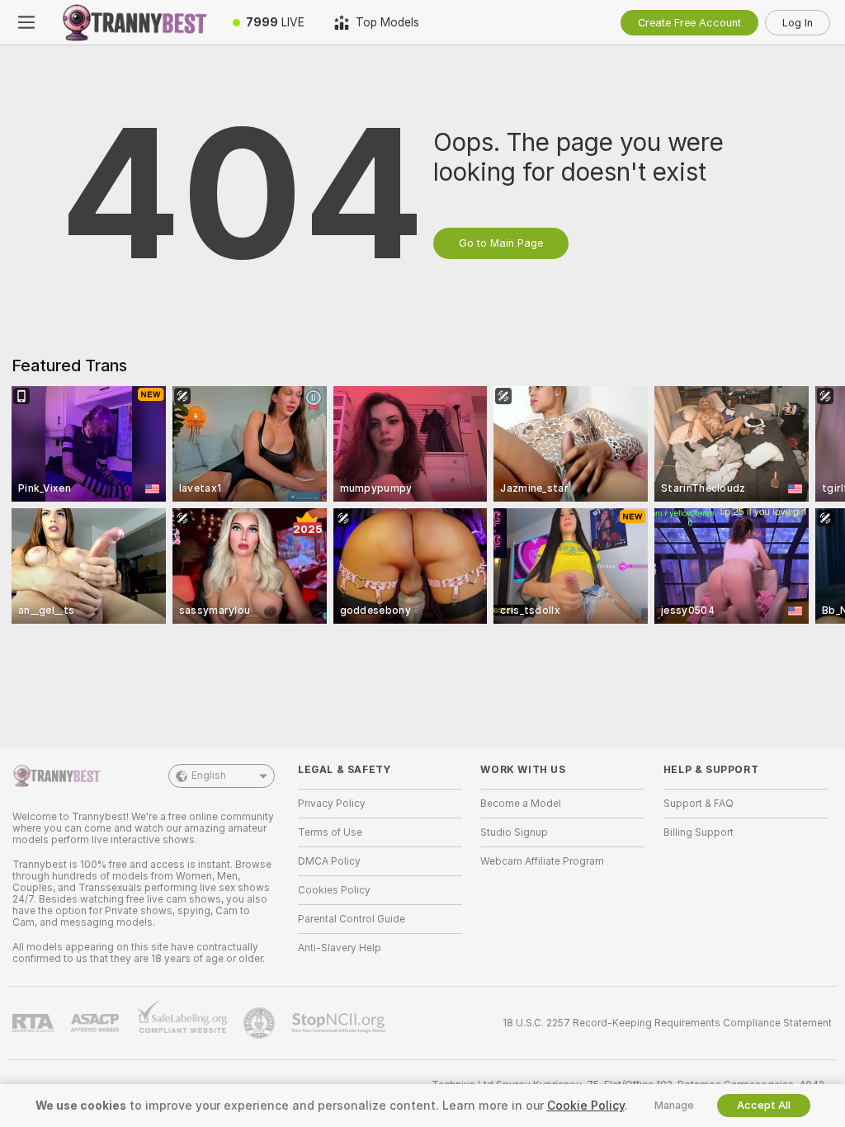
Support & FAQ (698, 803)
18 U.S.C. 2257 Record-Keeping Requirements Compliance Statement (667, 1023)
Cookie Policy (586, 1105)
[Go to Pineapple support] (260, 1023)
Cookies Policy (334, 890)
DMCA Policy (329, 861)
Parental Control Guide (351, 919)
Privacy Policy (332, 803)
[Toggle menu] (26, 22)
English (208, 775)
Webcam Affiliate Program (542, 861)
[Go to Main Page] (135, 22)
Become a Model (520, 803)
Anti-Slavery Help (339, 948)
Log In (797, 23)
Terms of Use (330, 832)
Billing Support (698, 832)
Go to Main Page (501, 243)
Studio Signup (514, 832)
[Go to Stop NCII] (340, 1023)
